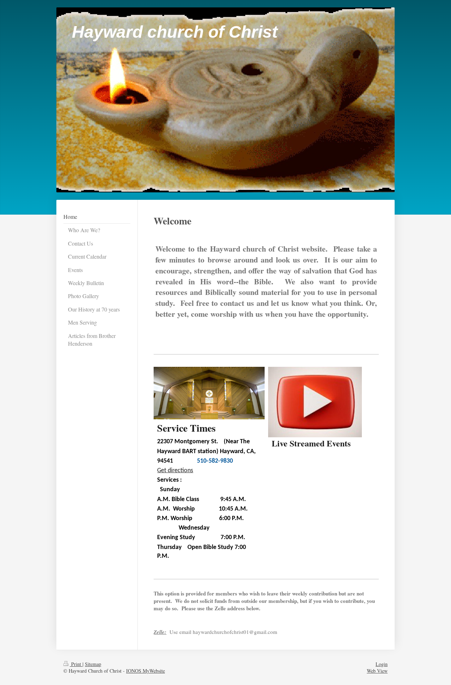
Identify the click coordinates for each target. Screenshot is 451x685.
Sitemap (93, 664)
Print (76, 664)
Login (382, 664)
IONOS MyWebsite (145, 670)
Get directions (175, 470)
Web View (377, 670)
